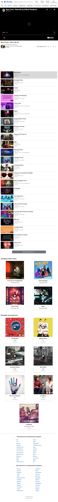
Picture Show (14, 306)
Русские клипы (48, 2)
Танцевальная (22, 5)
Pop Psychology (43, 280)
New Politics (43, 367)
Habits (43, 306)
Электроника (30, 5)
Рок (5, 5)
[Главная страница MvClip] (8, 2)
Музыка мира (53, 5)
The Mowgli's (14, 338)
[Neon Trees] (3, 46)
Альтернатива (45, 5)
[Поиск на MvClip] (36, 2)
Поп (2, 5)
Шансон (10, 5)
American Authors (15, 367)
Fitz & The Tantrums (15, 395)
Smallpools (29, 424)
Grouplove (43, 395)
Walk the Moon (43, 338)
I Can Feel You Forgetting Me (16, 46)
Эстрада (15, 5)
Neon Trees (14, 44)
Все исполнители (54, 2)
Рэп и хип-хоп (37, 5)
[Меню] (2, 2)
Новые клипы (42, 2)
